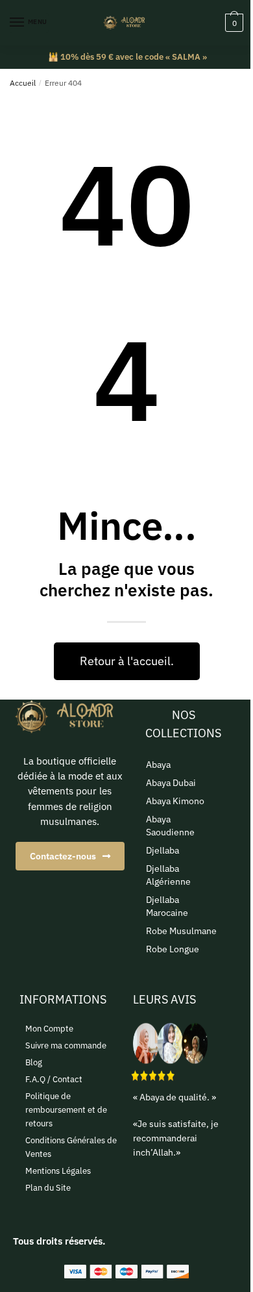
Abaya (158, 764)
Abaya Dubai (171, 783)
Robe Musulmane (181, 931)
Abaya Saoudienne (170, 825)
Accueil (23, 83)
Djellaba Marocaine (167, 906)
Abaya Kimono (175, 801)
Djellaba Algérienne (168, 875)
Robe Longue (172, 949)
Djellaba (162, 850)
